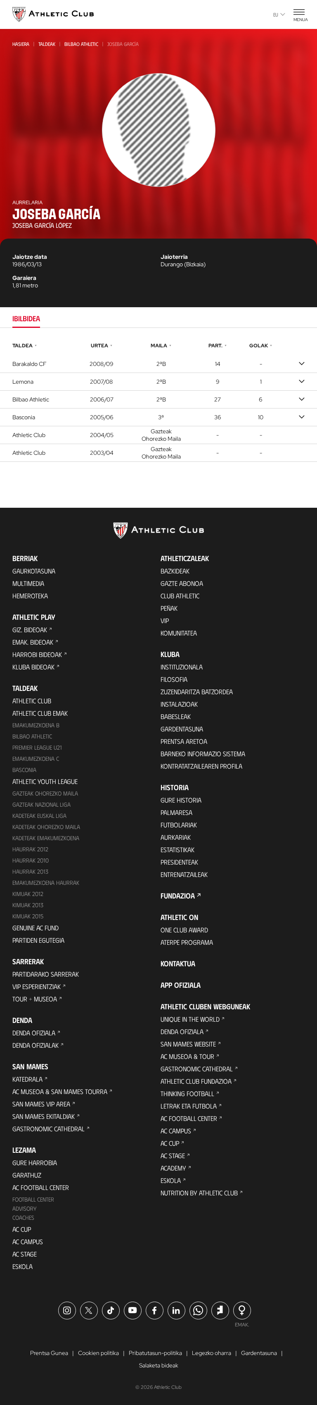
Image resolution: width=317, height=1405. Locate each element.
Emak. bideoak (32, 642)
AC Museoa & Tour (187, 1056)
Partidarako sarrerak (45, 974)
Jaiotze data (29, 256)
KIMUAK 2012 (27, 893)
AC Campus (27, 1241)
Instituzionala (182, 667)
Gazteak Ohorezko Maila (45, 793)
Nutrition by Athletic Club (199, 1193)
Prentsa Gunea (49, 1353)
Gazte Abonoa (182, 583)
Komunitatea (179, 633)
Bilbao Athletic (81, 44)
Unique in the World (190, 1019)
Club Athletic (180, 596)
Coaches (23, 1217)
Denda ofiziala (33, 1033)
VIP (165, 620)
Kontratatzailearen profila (201, 766)
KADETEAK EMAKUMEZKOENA (45, 837)
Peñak (169, 608)
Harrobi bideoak (37, 654)
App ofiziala (181, 984)
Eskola (22, 1266)
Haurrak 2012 (30, 849)
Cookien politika (98, 1353)
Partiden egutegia (38, 940)
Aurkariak (176, 837)
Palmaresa (176, 812)
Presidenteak (179, 862)
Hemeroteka (30, 596)
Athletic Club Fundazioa (196, 1081)
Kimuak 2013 (27, 904)
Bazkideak (175, 571)
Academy (173, 1168)
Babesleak (176, 716)
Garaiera (24, 278)
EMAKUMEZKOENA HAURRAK (45, 882)
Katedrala (27, 1079)
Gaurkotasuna (33, 571)
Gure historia (181, 800)
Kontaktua (178, 963)
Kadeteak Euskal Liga (39, 815)
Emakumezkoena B (35, 725)
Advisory (24, 1208)
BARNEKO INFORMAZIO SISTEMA (203, 753)
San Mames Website (188, 1044)
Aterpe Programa (187, 942)
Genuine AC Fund (35, 928)
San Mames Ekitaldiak (43, 1116)
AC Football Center (40, 1187)
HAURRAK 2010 (30, 860)
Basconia (24, 769)
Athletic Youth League (45, 781)
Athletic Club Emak (40, 713)
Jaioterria (174, 256)
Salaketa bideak (158, 1365)
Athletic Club (31, 701)
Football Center (33, 1199)
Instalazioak (179, 704)
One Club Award (184, 930)
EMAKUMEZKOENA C (35, 758)
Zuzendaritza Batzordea (197, 691)
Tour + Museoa (34, 999)
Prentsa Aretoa (184, 741)
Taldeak (46, 44)
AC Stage (24, 1254)
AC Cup (21, 1229)
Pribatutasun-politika (155, 1353)
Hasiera (20, 44)
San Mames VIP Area (41, 1104)
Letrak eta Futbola (189, 1106)
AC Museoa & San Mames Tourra (59, 1091)
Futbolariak (179, 825)
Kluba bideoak (33, 667)
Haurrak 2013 (30, 871)
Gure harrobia (34, 1162)
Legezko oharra (211, 1353)
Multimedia (28, 583)
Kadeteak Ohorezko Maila (46, 826)
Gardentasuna (182, 729)
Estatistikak (177, 849)
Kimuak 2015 (27, 916)
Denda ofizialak (35, 1045)
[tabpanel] (158, 401)
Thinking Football (187, 1093)
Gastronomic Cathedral (48, 1129)
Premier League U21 (37, 747)
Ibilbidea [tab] (26, 318)
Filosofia (174, 679)
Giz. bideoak (29, 629)
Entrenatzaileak (184, 874)
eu (275, 14)
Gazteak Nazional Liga (41, 804)
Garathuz (26, 1175)
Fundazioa (178, 895)
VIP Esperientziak (36, 986)
